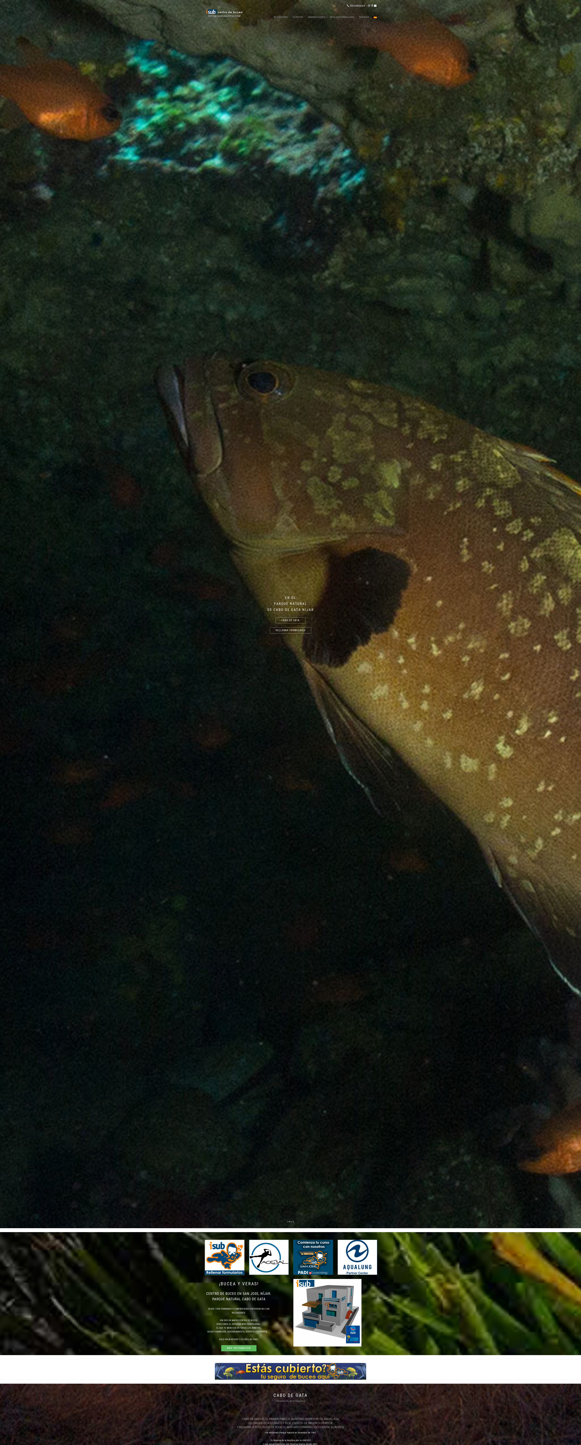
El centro (281, 17)
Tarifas (364, 17)
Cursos (298, 17)
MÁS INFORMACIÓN (342, 17)
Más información (239, 1348)
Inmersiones (317, 17)
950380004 (357, 5)
